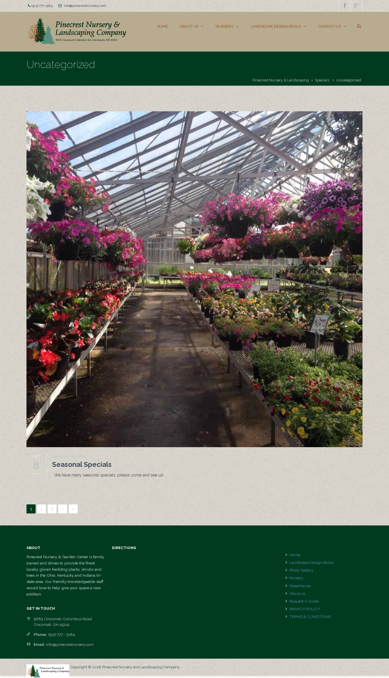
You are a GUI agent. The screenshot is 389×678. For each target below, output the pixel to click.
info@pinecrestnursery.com (85, 6)
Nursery (296, 578)
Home (294, 554)
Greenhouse (300, 586)
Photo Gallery (301, 570)
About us (297, 593)
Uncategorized (348, 80)
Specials (322, 80)
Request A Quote (304, 601)
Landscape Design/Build (311, 562)
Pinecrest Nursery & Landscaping (281, 80)
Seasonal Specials (82, 464)
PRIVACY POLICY (304, 609)
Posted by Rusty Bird (68, 456)
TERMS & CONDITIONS (310, 616)
